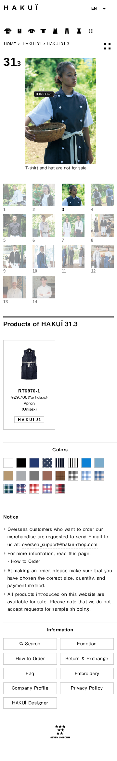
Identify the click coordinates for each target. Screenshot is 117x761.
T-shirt (43, 31)
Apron (55, 31)
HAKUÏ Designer (30, 703)
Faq (30, 673)
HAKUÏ (22, 8)
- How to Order (24, 561)
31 (29, 419)
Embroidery (87, 673)
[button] (98, 8)
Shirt (31, 31)
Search (32, 643)
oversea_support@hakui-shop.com (59, 544)
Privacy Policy (87, 688)
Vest (19, 31)
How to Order (30, 658)
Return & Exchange (86, 658)
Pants (67, 31)
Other (90, 31)
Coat (8, 31)
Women (79, 31)
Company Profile (30, 688)
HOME (10, 44)
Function (87, 643)
